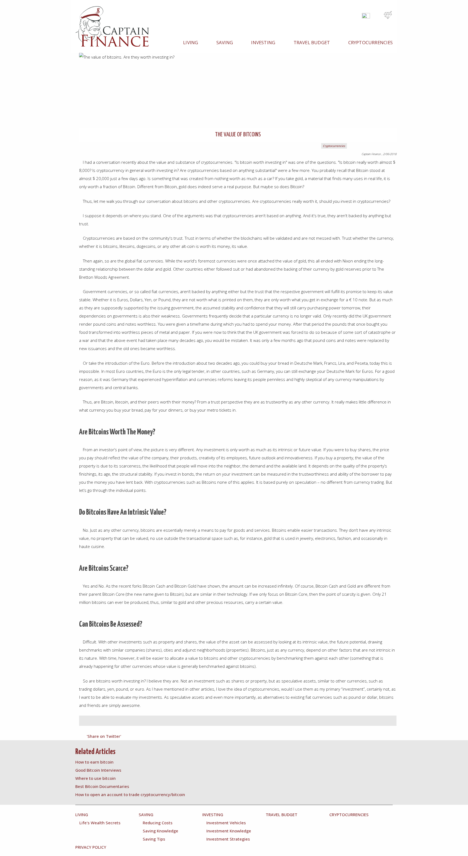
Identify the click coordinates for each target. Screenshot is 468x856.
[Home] (115, 26)
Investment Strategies (228, 839)
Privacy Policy (90, 847)
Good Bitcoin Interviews (98, 770)
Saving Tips (154, 839)
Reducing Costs (158, 822)
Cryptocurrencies (370, 42)
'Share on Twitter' (104, 736)
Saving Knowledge (160, 830)
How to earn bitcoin (94, 762)
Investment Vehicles (226, 822)
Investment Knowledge (228, 830)
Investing (263, 42)
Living (190, 42)
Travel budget (312, 42)
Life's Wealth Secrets (100, 822)
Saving (224, 42)
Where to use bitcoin (95, 778)
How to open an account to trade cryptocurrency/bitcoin (130, 794)
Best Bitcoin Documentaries (102, 786)
